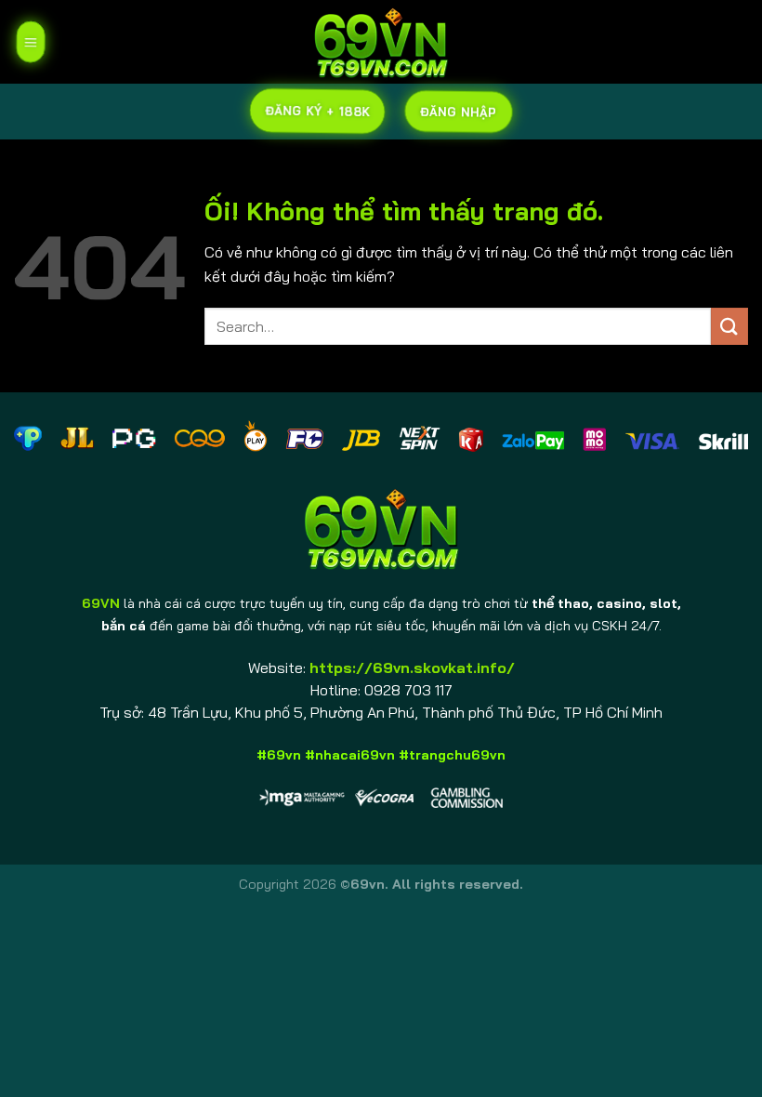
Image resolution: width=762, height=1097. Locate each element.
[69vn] (381, 42)
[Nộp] (729, 326)
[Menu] (30, 41)
